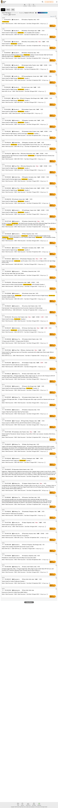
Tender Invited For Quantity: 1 (12, 43)
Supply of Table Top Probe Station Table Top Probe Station (15, 411)
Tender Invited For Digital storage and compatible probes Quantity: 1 (21, 32)
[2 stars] (12, 12)
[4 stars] (15, 12)
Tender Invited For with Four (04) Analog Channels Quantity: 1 (19, 330)
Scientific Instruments (16, 76)
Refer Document (9, 23)
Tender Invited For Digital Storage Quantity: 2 (16, 168)
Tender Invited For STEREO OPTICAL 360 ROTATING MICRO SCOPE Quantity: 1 (21, 422)
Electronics (16, 258)
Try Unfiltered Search (43, 12)
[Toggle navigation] (56, 1)
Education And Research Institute (16, 19)
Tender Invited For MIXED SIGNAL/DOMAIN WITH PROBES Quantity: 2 (23, 284)
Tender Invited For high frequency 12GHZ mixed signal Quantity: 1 (20, 133)
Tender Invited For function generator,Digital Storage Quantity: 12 (20, 388)
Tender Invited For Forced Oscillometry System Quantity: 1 (15, 364)
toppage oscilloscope (29, 12)
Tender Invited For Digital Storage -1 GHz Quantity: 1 (17, 67)
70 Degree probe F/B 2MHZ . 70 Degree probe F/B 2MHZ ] (15, 341)
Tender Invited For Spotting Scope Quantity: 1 (12, 524)
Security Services (17, 522)
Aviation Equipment (17, 142)
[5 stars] (17, 12)
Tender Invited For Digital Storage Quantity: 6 (16, 249)
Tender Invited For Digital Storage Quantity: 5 (16, 201)
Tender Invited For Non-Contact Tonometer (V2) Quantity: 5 (15, 535)
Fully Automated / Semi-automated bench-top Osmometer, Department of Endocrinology (22, 308)
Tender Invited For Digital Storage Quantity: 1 (16, 78)
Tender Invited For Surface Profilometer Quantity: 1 (13, 581)
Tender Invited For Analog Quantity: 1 (14, 319)
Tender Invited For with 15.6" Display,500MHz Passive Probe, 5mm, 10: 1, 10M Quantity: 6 (26, 144)
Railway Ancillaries (17, 483)
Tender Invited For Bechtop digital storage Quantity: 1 (17, 179)
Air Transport (17, 420)
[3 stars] (14, 12)
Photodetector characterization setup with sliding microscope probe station (19, 557)
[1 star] (11, 12)
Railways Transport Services (17, 339)
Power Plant (16, 98)
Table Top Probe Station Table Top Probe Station (13, 273)
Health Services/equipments (17, 362)
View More (29, 602)
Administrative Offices (17, 328)
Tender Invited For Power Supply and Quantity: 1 (16, 460)
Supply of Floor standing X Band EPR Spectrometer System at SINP (17, 546)
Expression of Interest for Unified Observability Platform (14, 592)
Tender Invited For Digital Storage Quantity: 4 (16, 190)
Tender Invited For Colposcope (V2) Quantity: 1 (12, 513)
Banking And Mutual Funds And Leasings (17, 590)
